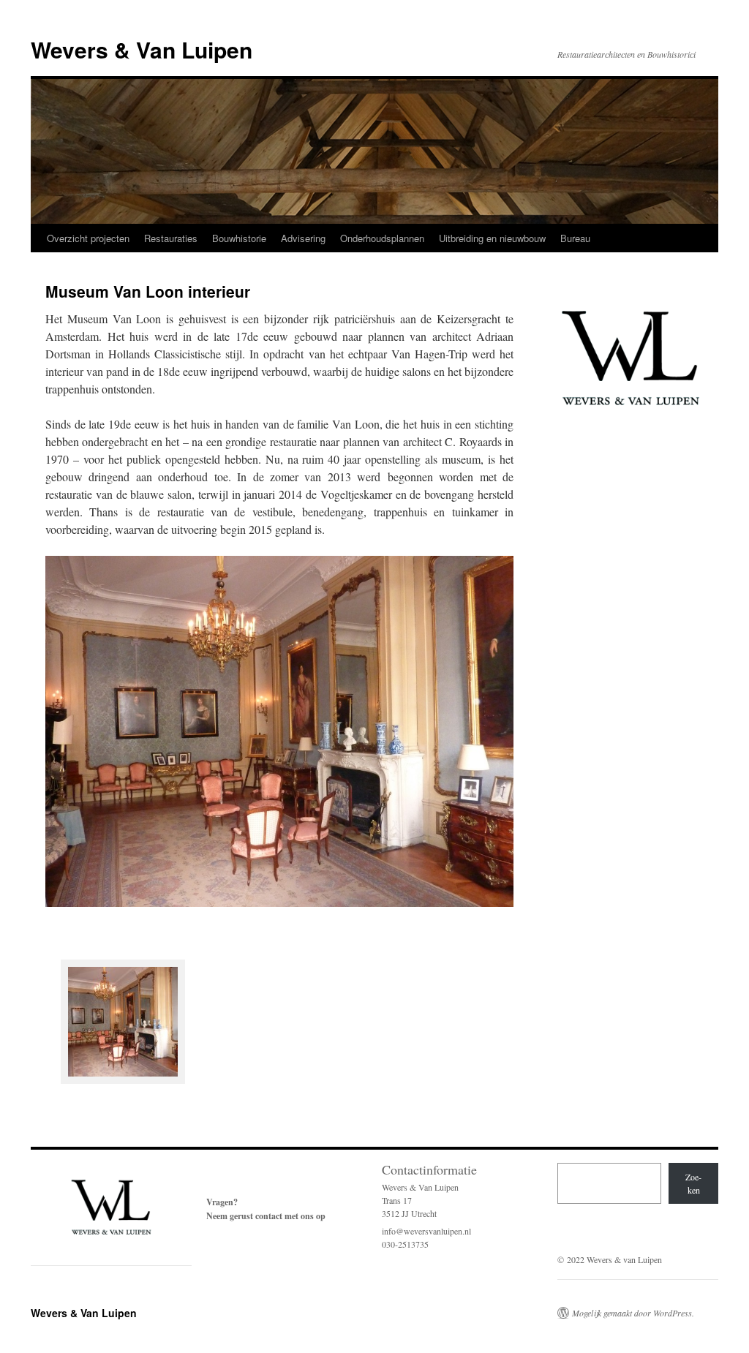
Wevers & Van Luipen (141, 49)
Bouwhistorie (239, 238)
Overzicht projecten (88, 238)
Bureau (575, 238)
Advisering (303, 238)
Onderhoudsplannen (382, 238)
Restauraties (170, 238)
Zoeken (693, 1183)
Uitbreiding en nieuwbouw (492, 238)
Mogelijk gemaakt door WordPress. (633, 1313)
